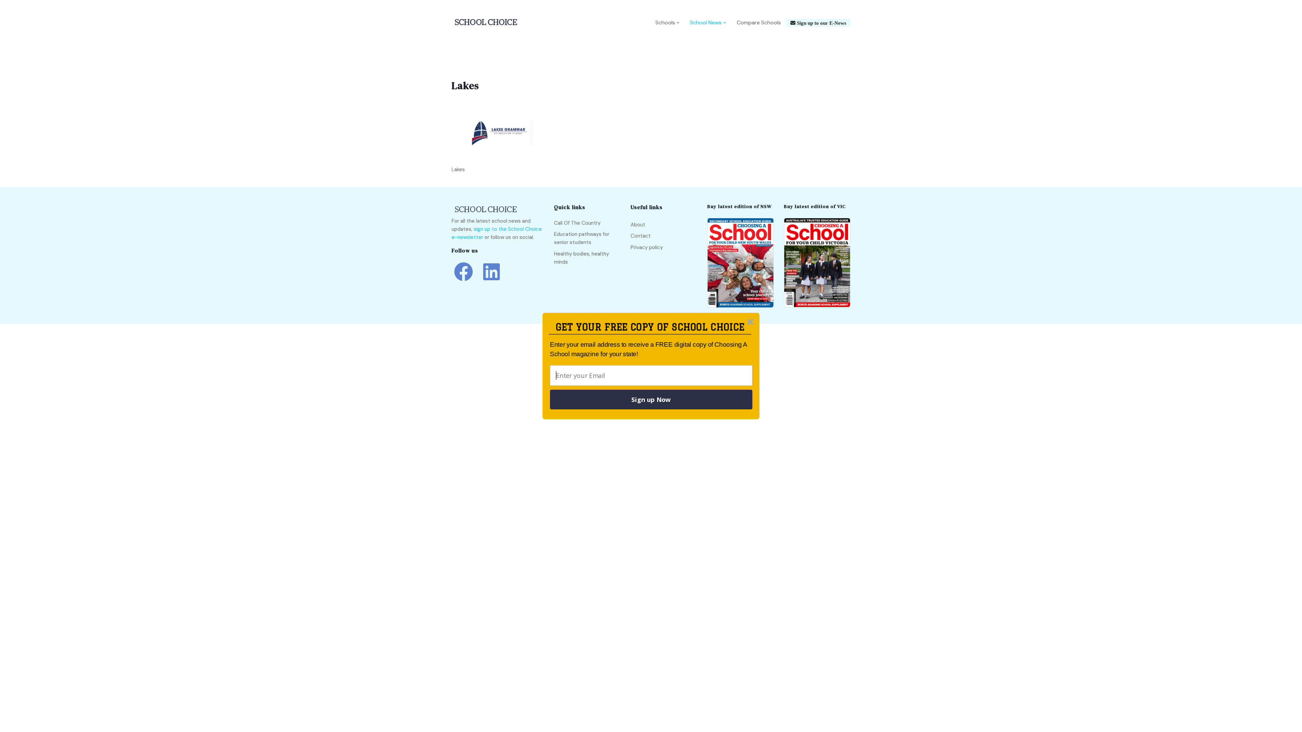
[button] (650, 327)
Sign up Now (651, 399)
